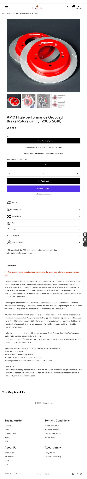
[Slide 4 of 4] (58, 101)
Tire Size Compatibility (53, 457)
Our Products (9, 457)
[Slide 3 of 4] (43, 101)
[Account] (67, 7)
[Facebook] (73, 474)
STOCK (14, 202)
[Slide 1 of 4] (14, 101)
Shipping (8, 426)
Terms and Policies (43, 474)
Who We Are (9, 453)
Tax (13, 223)
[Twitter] (81, 474)
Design (13, 229)
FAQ (6, 441)
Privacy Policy (50, 437)
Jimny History (50, 453)
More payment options (43, 194)
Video (7, 464)
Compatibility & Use (52, 426)
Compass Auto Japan (16, 474)
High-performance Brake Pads (44, 333)
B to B (7, 460)
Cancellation (15, 235)
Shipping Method (17, 242)
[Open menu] (7, 7)
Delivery (8, 437)
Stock (7, 430)
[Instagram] (77, 474)
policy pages (42, 250)
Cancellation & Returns (53, 433)
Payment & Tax (10, 433)
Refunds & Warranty (52, 430)
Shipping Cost (17, 209)
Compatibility (16, 216)
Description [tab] (11, 266)
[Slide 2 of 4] (29, 101)
